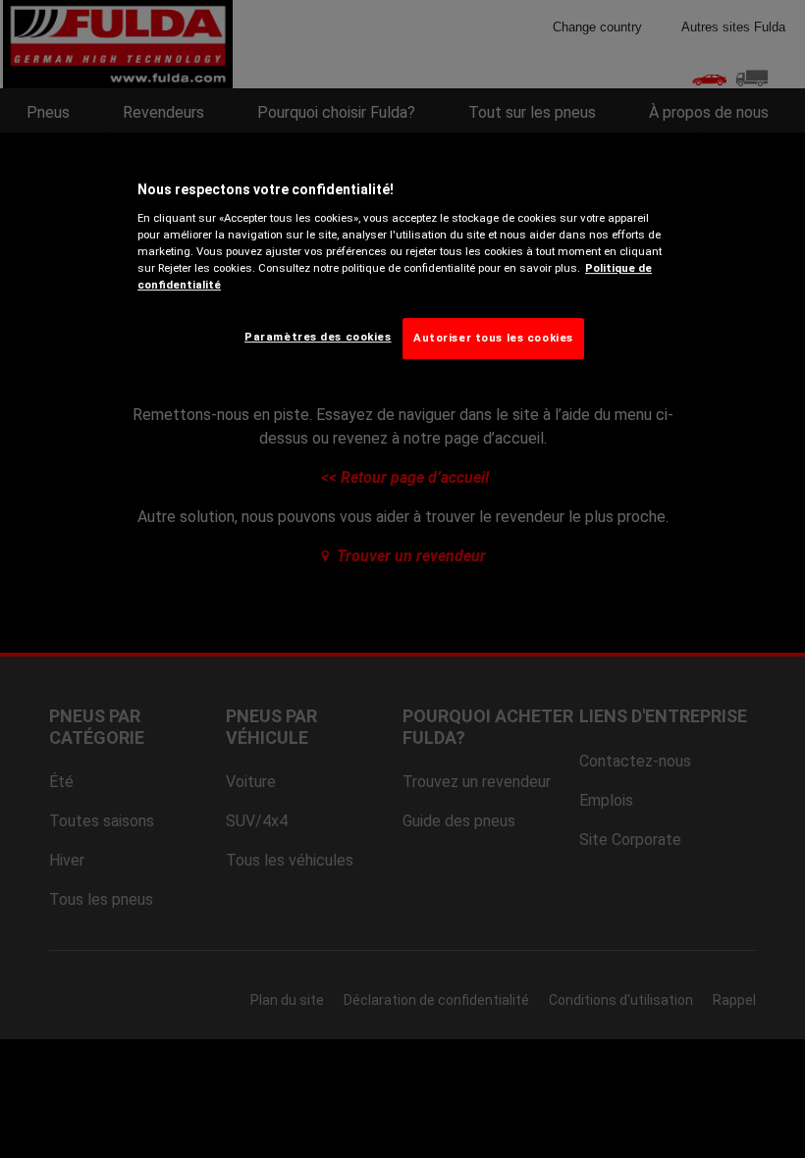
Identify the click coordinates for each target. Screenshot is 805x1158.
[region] (402, 265)
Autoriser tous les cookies (493, 337)
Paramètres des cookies (318, 336)
